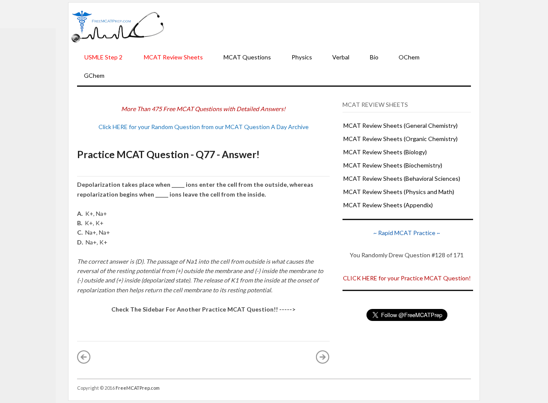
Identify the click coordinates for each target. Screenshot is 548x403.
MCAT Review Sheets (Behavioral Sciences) (401, 178)
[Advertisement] (322, 26)
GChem (94, 75)
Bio (374, 57)
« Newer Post (84, 357)
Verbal (340, 57)
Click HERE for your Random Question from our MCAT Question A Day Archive (203, 126)
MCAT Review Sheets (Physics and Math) (398, 191)
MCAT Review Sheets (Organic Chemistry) (400, 138)
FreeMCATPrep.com (138, 388)
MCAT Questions (247, 57)
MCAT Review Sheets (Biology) (385, 152)
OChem (409, 57)
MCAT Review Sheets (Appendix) (388, 205)
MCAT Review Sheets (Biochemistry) (392, 165)
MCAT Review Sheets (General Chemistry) (400, 125)
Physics (302, 57)
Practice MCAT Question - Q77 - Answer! (168, 154)
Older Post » (323, 357)
